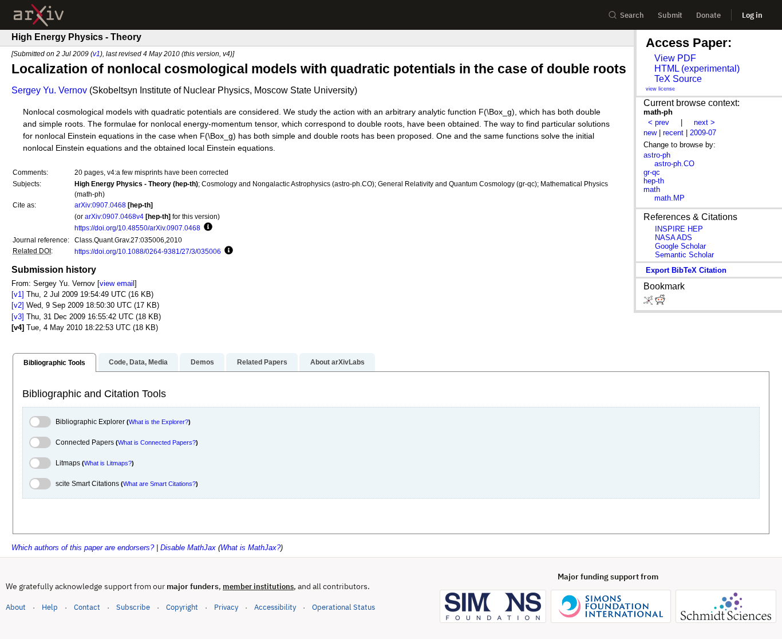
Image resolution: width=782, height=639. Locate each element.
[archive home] (39, 15)
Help (50, 607)
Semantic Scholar (684, 254)
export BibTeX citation (686, 270)
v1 (96, 53)
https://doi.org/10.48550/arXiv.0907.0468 (137, 228)
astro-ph (656, 155)
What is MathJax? (250, 547)
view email (117, 283)
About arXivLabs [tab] (337, 362)
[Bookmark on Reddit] (660, 302)
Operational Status (343, 607)
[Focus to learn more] (206, 227)
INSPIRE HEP (679, 229)
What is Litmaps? (108, 463)
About (16, 607)
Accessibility (275, 607)
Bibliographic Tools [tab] (54, 363)
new (650, 132)
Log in (752, 15)
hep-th (653, 181)
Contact (87, 607)
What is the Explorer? (158, 421)
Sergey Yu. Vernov (49, 90)
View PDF (675, 58)
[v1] (17, 294)
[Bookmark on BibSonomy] (649, 302)
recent (673, 132)
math (651, 189)
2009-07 (703, 132)
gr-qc (651, 172)
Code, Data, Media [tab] (138, 362)
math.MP (669, 198)
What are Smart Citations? (159, 483)
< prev (658, 122)
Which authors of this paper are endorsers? (82, 547)
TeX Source (678, 79)
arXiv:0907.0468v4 (114, 216)
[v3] (17, 316)
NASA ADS (673, 237)
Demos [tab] (202, 362)
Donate (708, 15)
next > (704, 122)
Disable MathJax (188, 547)
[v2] (17, 305)
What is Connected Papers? (157, 442)
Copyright (182, 607)
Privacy (226, 607)
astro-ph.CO (674, 163)
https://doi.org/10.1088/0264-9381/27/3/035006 (147, 251)
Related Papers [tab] (262, 362)
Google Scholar (680, 246)
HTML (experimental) (697, 68)
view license (660, 89)
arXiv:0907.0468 (100, 205)
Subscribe (133, 607)
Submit (670, 15)
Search (632, 15)
